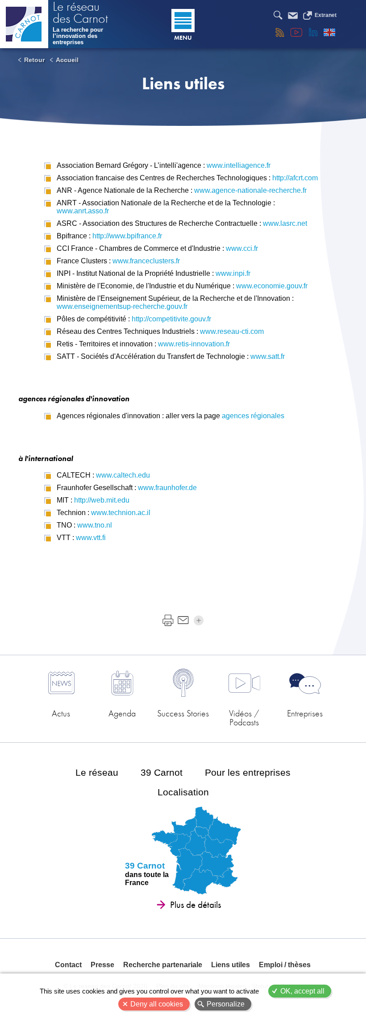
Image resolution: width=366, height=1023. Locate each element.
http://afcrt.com (295, 178)
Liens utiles (230, 965)
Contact (68, 965)
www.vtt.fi (91, 537)
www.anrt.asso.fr (83, 211)
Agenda (122, 713)
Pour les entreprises (248, 772)
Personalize (226, 1004)
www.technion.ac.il (120, 512)
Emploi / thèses (285, 965)
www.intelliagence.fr (238, 165)
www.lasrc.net (285, 223)
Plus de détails (195, 905)
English (329, 32)
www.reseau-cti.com (232, 331)
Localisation (183, 792)
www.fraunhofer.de (167, 487)
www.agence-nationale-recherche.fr (250, 190)
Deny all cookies (156, 1004)
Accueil (67, 59)
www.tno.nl (94, 525)
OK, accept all (302, 991)
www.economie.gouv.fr (272, 286)
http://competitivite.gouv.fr (171, 319)
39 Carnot (162, 772)
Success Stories (183, 713)
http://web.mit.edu (101, 500)
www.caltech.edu (123, 475)
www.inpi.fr (233, 273)
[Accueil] (24, 24)
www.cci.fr (242, 248)
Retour (34, 59)
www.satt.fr (267, 356)
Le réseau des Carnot (80, 13)
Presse (102, 965)
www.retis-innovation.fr (194, 344)
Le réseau (96, 772)
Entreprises (305, 713)
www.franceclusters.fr (146, 261)
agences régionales (253, 416)
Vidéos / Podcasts (244, 717)
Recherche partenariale (162, 965)
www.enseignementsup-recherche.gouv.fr (122, 306)
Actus (61, 713)
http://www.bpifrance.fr (127, 236)
